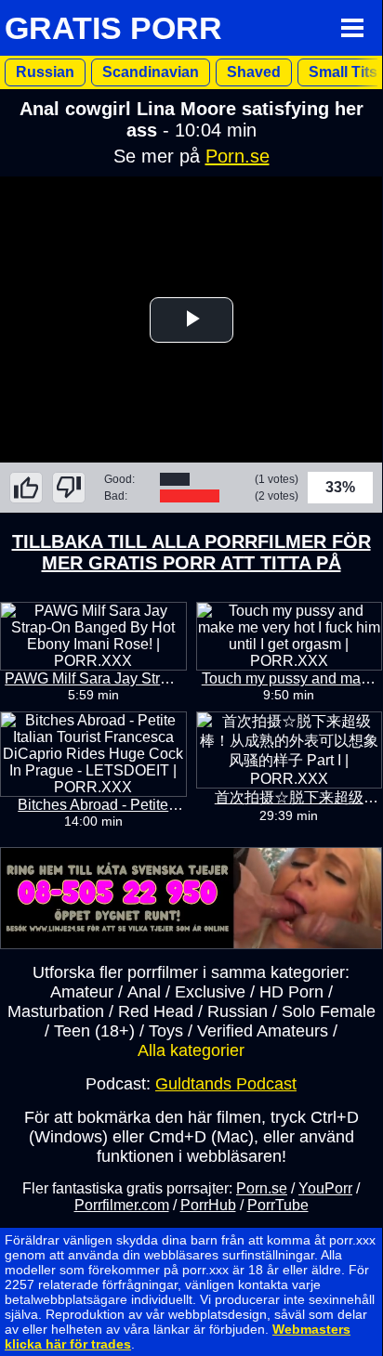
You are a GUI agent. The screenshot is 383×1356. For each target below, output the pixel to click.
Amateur (81, 992)
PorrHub (208, 1205)
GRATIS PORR (113, 28)
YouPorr (325, 1188)
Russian (45, 72)
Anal (144, 992)
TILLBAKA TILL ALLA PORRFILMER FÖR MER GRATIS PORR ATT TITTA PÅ (191, 552)
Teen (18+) (94, 1031)
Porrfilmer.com (121, 1205)
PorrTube (278, 1205)
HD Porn (291, 992)
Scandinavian (150, 72)
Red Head (155, 1011)
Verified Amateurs (262, 1031)
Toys (166, 1031)
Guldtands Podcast (226, 1084)
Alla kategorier (191, 1050)
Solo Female (329, 1011)
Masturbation (55, 1011)
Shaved (254, 72)
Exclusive (210, 992)
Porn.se (237, 156)
